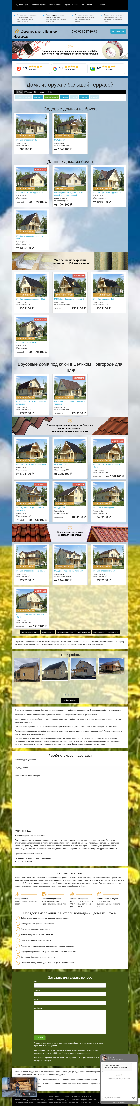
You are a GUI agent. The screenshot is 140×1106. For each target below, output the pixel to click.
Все (50, 92)
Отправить (40, 1038)
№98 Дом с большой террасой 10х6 (30, 299)
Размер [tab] (29, 92)
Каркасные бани (71, 5)
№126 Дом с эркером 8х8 (103, 299)
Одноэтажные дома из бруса (30, 632)
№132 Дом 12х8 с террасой (104, 508)
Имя (35, 982)
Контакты (101, 5)
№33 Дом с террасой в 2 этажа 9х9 (68, 571)
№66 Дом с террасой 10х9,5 (104, 571)
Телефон (37, 990)
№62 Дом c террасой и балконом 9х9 (31, 464)
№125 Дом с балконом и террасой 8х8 (70, 299)
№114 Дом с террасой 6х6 (26, 342)
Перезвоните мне (118, 31)
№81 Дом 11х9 (60, 464)
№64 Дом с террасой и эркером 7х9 (30, 571)
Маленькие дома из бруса (65, 632)
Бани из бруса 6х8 (98, 632)
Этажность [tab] (41, 92)
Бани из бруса (55, 5)
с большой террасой (51, 97)
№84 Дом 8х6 (59, 140)
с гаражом (84, 97)
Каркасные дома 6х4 (83, 632)
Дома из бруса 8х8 (48, 632)
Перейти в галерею (70, 700)
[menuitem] (22, 5)
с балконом (37, 97)
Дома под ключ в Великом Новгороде (35, 34)
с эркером (65, 97)
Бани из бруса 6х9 (113, 632)
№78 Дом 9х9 (59, 508)
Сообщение (38, 1008)
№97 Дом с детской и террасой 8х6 (107, 193)
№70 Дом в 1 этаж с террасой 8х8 (29, 193)
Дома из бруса (22, 5)
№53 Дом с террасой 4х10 (26, 140)
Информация (86, 5)
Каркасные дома (39, 5)
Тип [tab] (20, 92)
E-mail (36, 999)
